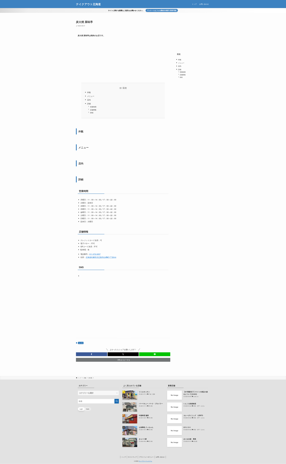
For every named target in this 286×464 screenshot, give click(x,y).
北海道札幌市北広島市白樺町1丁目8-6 (101, 257)
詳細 (89, 103)
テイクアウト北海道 (88, 4)
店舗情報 (93, 110)
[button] (91, 354)
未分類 (81, 343)
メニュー (90, 96)
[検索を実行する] (116, 401)
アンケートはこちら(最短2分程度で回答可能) (161, 10)
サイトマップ (132, 457)
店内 (89, 100)
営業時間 (93, 107)
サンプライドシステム (145, 461)
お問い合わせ (160, 457)
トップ (123, 457)
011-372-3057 (95, 254)
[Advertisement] (123, 60)
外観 (89, 92)
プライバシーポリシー (146, 457)
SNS (91, 112)
